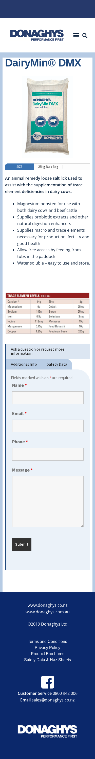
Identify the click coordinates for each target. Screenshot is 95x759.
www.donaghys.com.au (48, 612)
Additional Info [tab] (24, 364)
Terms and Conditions (47, 641)
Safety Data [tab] (57, 364)
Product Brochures (47, 654)
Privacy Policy (47, 647)
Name (19, 385)
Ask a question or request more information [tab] (37, 351)
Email (19, 413)
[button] (76, 35)
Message (22, 470)
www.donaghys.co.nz (48, 605)
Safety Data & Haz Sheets (47, 660)
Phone (20, 442)
